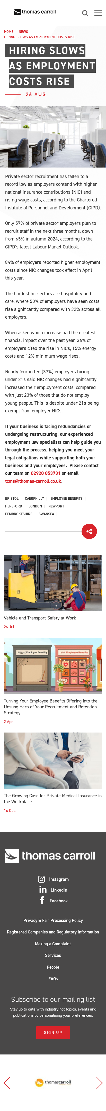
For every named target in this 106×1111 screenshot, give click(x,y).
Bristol (12, 499)
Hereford (13, 506)
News (23, 31)
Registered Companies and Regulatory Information (53, 932)
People (53, 967)
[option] (53, 1082)
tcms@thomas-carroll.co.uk (33, 481)
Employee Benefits (66, 499)
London (35, 506)
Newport (56, 506)
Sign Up (53, 1032)
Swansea (46, 514)
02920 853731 (45, 473)
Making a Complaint (53, 944)
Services (53, 955)
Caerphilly (34, 499)
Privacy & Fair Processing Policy (53, 920)
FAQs (53, 979)
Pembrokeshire (18, 514)
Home (8, 31)
